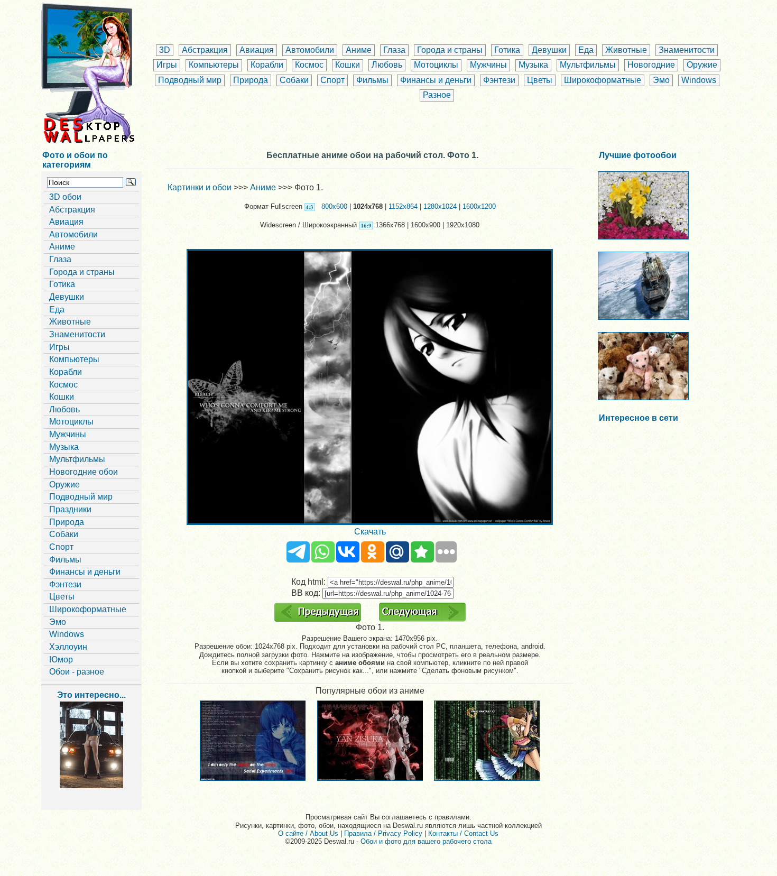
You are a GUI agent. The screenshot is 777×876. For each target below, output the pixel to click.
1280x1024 (440, 206)
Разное (437, 94)
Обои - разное (76, 671)
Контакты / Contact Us (463, 833)
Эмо (661, 80)
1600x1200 (479, 206)
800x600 (334, 206)
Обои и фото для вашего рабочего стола (426, 841)
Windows (698, 80)
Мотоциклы (436, 64)
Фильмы (372, 80)
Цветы (539, 80)
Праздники (70, 509)
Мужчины (488, 64)
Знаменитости (687, 49)
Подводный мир (189, 80)
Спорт (332, 80)
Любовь (387, 64)
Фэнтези (499, 80)
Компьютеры (214, 64)
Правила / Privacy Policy (383, 833)
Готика (507, 49)
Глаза (394, 49)
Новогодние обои (83, 471)
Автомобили (309, 49)
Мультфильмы (588, 64)
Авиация (256, 49)
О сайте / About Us (308, 833)
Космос (309, 64)
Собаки (294, 80)
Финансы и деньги (435, 80)
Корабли (267, 64)
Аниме (359, 49)
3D (164, 49)
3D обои (65, 196)
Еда (586, 49)
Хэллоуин (68, 646)
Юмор (61, 659)
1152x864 (403, 206)
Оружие (702, 64)
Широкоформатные (602, 80)
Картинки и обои (200, 187)
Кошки (347, 64)
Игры (166, 64)
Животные (626, 49)
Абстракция (205, 49)
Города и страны (450, 49)
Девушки (549, 49)
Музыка (533, 64)
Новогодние (651, 64)
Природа (250, 80)
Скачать (370, 531)
